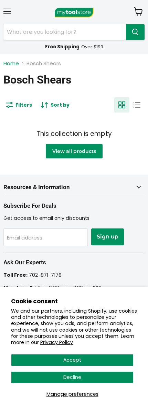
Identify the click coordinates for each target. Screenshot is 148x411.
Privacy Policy (56, 342)
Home (11, 63)
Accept (72, 359)
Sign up (107, 236)
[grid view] (121, 104)
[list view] (137, 104)
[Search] (135, 32)
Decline (72, 377)
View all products (74, 151)
